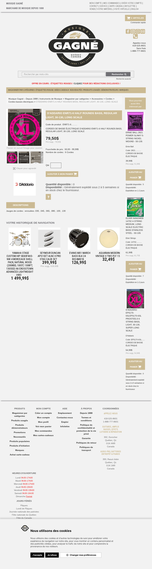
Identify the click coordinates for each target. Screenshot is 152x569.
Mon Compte (96, 3)
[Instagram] (132, 31)
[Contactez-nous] (142, 31)
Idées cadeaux (61, 90)
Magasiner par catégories (21, 90)
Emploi (64, 422)
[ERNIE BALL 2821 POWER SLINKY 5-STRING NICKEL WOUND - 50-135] (135, 121)
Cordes (109, 99)
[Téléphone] (135, 36)
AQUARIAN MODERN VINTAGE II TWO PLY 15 (107, 254)
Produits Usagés (91, 90)
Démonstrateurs (109, 90)
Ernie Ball (130, 147)
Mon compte (43, 417)
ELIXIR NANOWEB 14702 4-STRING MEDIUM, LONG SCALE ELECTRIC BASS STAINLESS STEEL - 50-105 (134, 225)
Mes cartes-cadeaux (43, 435)
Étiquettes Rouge (45, 90)
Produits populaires (20, 441)
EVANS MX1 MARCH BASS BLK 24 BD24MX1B (79, 256)
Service (103, 6)
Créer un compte (43, 413)
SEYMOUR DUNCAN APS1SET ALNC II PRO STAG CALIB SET (49, 256)
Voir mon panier (43, 426)
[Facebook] (128, 31)
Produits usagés (19, 420)
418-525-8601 (139, 45)
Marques (123, 90)
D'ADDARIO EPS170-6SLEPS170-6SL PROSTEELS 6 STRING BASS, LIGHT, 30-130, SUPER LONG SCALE (133, 320)
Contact (94, 6)
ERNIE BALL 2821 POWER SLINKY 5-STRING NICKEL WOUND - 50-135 (135, 137)
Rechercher (117, 74)
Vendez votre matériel (101, 9)
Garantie (86, 438)
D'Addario (130, 336)
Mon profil (43, 422)
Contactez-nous (65, 417)
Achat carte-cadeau (20, 454)
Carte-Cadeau (116, 6)
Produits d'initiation (20, 446)
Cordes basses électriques (20, 102)
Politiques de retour (86, 443)
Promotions (20, 432)
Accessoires (97, 99)
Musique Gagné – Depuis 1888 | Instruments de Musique (35, 99)
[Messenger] (137, 31)
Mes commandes (111, 3)
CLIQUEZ (78, 83)
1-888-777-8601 (138, 51)
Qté (47, 165)
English (134, 9)
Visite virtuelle (121, 9)
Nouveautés (76, 90)
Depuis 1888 (86, 413)
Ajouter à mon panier (60, 174)
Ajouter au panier (135, 175)
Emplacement (65, 413)
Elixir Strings (131, 238)
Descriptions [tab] (20, 205)
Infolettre (130, 6)
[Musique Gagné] (76, 46)
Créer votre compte (131, 3)
